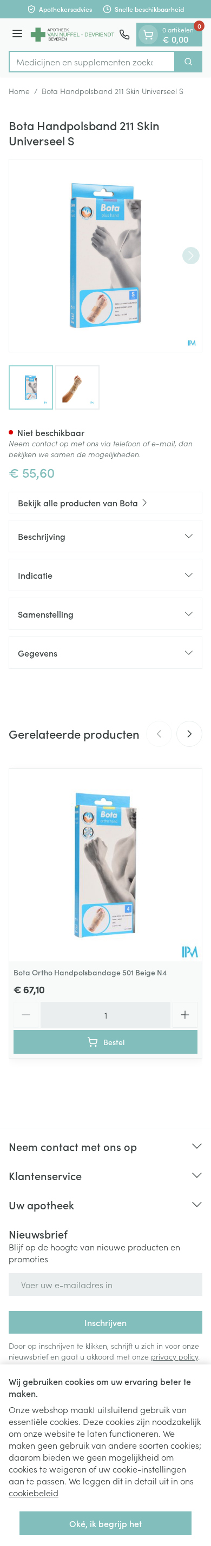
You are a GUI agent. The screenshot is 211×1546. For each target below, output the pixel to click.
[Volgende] (191, 255)
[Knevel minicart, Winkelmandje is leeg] (148, 34)
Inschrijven (105, 1322)
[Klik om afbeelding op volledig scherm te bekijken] (105, 255)
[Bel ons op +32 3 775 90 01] (124, 34)
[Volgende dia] (189, 734)
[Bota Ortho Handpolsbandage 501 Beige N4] (105, 865)
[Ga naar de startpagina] (72, 35)
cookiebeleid (33, 1492)
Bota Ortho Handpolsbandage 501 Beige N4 (90, 972)
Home (19, 90)
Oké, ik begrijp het (105, 1523)
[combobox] (92, 61)
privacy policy (174, 1356)
